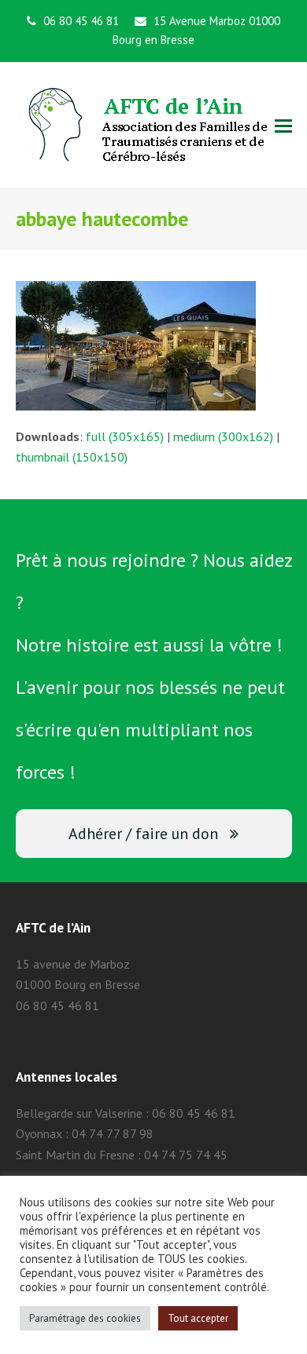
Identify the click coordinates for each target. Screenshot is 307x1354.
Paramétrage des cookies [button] (85, 1318)
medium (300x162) (223, 436)
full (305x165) (125, 436)
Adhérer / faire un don (143, 833)
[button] (283, 125)
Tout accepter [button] (198, 1318)
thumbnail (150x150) (72, 457)
